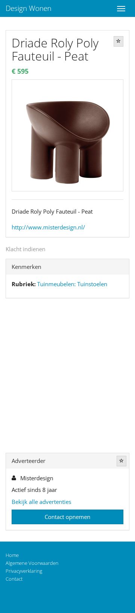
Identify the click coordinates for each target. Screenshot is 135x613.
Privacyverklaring (24, 570)
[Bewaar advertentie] (118, 41)
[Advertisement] (67, 377)
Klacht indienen (25, 249)
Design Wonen (28, 8)
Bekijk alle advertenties (41, 501)
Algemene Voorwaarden (32, 563)
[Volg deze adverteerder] (121, 461)
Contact (14, 578)
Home (12, 555)
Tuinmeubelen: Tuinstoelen (72, 284)
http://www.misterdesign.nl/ (48, 227)
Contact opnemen (67, 516)
